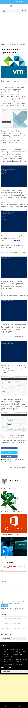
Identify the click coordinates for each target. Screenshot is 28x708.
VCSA (3, 461)
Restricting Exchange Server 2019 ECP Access (11, 557)
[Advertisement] (14, 27)
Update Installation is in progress (10, 459)
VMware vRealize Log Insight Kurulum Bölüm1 (11, 511)
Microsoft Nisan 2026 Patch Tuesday (11, 618)
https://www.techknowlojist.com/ (16, 483)
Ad (2, 570)
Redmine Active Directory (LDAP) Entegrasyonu (14, 628)
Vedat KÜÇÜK (5, 80)
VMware (17, 81)
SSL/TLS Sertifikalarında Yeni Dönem (11, 626)
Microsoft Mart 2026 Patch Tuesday (11, 623)
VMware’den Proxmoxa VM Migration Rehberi (13, 621)
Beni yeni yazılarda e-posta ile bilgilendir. (11, 603)
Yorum (3, 587)
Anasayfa (3, 44)
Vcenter (23, 459)
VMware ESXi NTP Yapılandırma (17, 467)
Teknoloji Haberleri (10, 81)
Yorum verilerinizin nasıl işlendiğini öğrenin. (11, 610)
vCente (3, 133)
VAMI (19, 459)
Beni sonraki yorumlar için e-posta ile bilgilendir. (13, 601)
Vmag (18, 706)
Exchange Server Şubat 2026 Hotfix (13, 664)
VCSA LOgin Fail (8, 461)
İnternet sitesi (4, 581)
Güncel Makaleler (10, 44)
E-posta (3, 576)
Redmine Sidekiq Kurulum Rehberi (10, 631)
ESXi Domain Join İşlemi (8, 471)
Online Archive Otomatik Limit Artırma (9, 534)
